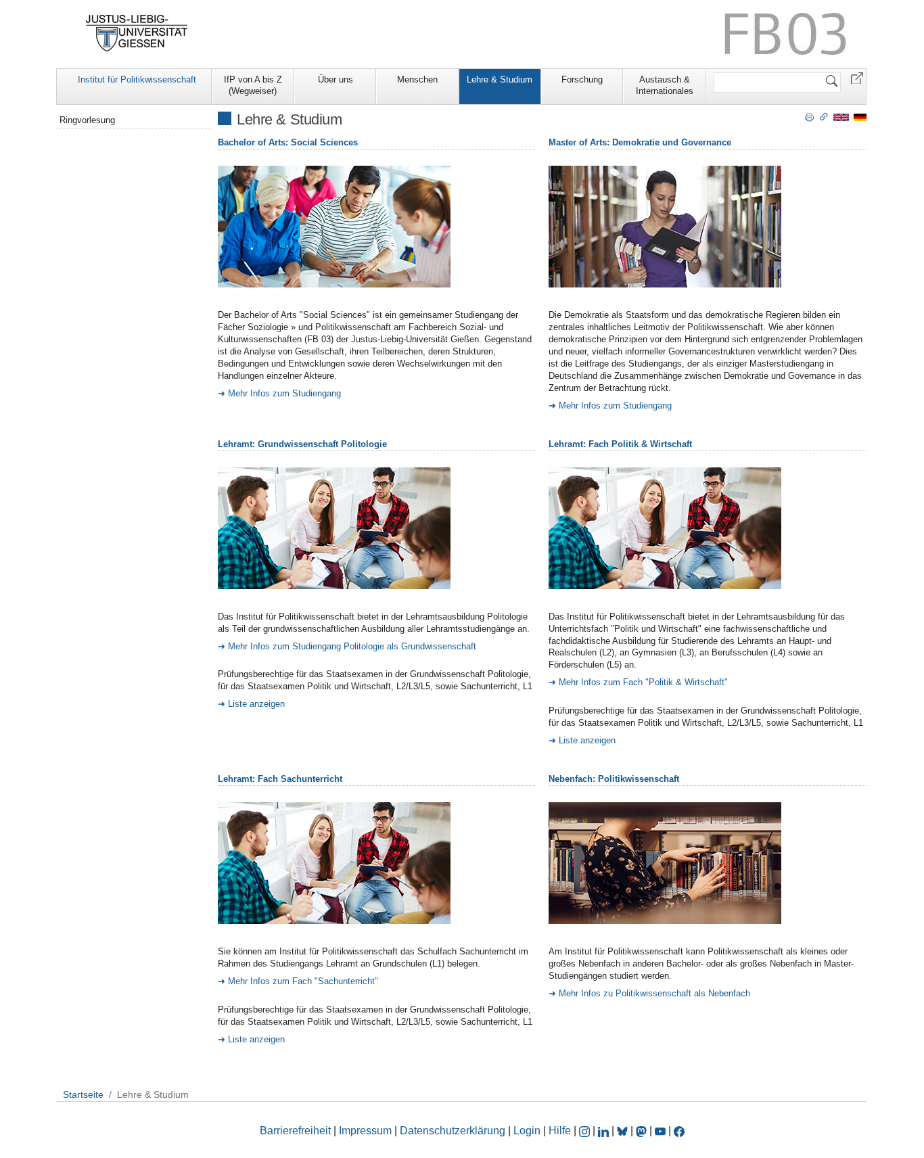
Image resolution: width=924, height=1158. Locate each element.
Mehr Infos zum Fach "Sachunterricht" (303, 981)
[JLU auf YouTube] (660, 1130)
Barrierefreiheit (295, 1130)
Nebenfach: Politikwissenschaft (614, 779)
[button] (857, 77)
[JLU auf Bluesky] (623, 1130)
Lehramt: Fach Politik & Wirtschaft (620, 444)
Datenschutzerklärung (452, 1130)
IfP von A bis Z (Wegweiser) (253, 85)
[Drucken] (809, 116)
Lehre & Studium (499, 79)
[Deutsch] (860, 117)
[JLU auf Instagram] (586, 1130)
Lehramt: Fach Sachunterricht (280, 779)
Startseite (83, 1094)
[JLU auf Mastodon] (642, 1130)
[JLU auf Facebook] (679, 1130)
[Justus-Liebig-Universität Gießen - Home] (137, 33)
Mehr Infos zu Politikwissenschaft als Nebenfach (654, 993)
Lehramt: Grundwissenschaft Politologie (302, 444)
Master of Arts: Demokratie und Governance (640, 142)
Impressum (365, 1130)
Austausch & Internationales (664, 85)
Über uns (335, 79)
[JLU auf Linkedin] (604, 1130)
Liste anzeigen (256, 704)
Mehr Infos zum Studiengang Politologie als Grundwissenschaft (352, 646)
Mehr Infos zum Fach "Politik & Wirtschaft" (643, 682)
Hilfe (560, 1130)
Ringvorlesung (87, 120)
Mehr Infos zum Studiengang (284, 393)
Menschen (417, 79)
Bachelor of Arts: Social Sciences (288, 142)
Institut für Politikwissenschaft (137, 79)
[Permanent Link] (823, 116)
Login (528, 1130)
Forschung (582, 79)
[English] (841, 117)
